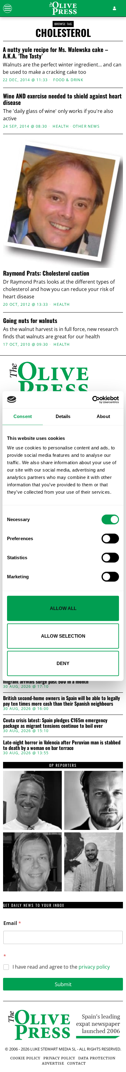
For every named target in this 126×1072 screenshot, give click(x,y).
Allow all (63, 608)
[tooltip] (32, 800)
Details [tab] (63, 416)
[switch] (110, 539)
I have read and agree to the (61, 967)
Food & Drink (68, 80)
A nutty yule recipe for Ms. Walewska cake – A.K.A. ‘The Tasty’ (55, 52)
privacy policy (94, 966)
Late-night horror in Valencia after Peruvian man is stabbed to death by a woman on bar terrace (61, 745)
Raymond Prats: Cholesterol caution (46, 273)
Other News (86, 126)
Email (12, 923)
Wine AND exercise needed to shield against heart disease (62, 99)
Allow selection (63, 635)
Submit (63, 984)
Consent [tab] (22, 416)
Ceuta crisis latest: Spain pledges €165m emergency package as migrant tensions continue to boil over (55, 723)
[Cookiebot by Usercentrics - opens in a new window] (92, 400)
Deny (63, 663)
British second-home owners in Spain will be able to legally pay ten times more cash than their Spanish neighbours (61, 700)
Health (61, 126)
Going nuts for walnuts (30, 320)
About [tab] (103, 416)
